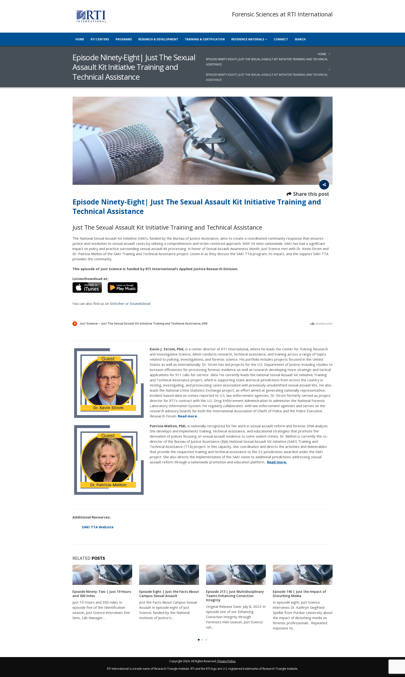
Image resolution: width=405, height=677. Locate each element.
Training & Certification (205, 39)
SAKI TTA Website (97, 527)
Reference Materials (247, 39)
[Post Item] (102, 575)
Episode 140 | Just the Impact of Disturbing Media (232, 593)
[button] (199, 640)
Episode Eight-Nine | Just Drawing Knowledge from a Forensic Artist (301, 593)
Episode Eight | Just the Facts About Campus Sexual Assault (102, 593)
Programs (124, 39)
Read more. (188, 416)
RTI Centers (100, 39)
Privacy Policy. (227, 661)
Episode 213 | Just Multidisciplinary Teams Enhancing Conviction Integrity (168, 595)
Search (300, 39)
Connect (281, 39)
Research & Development (158, 39)
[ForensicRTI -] (91, 16)
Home (79, 39)
